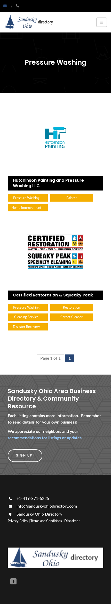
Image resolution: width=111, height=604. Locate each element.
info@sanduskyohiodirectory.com (47, 506)
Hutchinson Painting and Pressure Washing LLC (48, 183)
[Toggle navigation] (101, 22)
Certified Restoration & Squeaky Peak (53, 295)
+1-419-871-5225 (32, 499)
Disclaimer (72, 521)
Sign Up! (25, 455)
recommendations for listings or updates (45, 438)
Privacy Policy (18, 521)
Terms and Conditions (46, 521)
